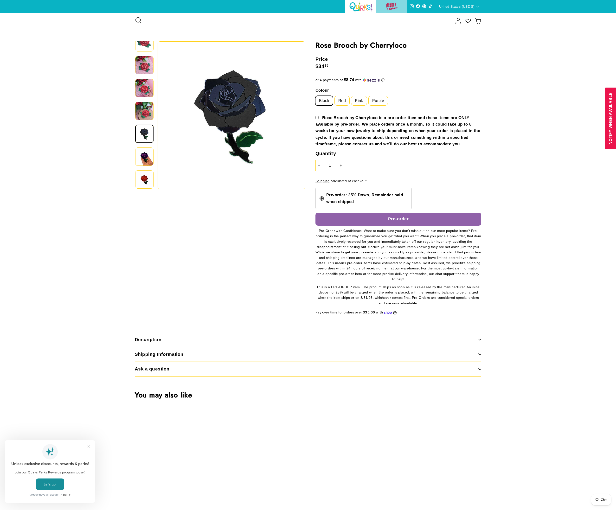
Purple (378, 101)
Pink (359, 101)
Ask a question (152, 368)
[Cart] (478, 21)
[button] (398, 80)
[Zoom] (231, 115)
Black (324, 101)
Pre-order (398, 219)
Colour (322, 90)
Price (321, 59)
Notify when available (610, 118)
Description (148, 339)
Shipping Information (159, 354)
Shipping (322, 181)
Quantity (325, 153)
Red (342, 101)
